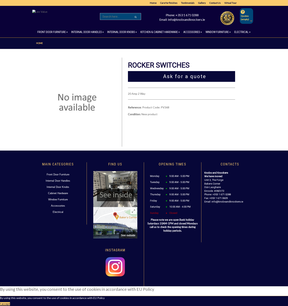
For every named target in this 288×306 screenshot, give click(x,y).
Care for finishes (169, 2)
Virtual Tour (230, 2)
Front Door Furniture (58, 174)
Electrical (58, 212)
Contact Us (215, 2)
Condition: (134, 114)
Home (153, 2)
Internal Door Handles (58, 180)
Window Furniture (58, 199)
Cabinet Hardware (58, 193)
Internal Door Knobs (58, 187)
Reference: (135, 107)
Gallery (202, 2)
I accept (5, 303)
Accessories (58, 205)
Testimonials (188, 2)
